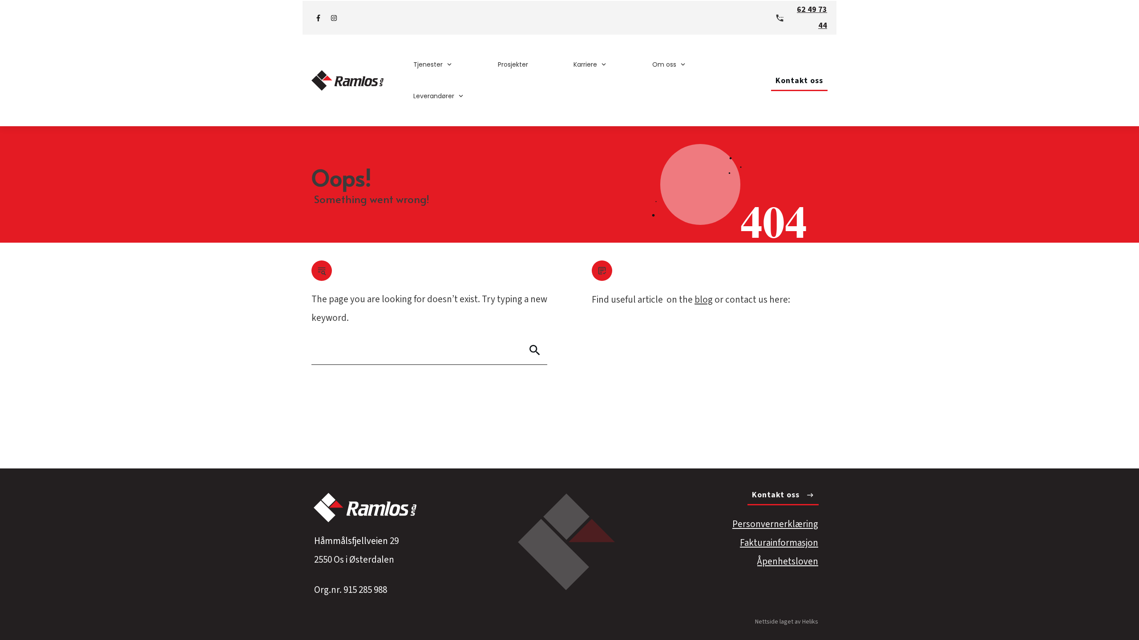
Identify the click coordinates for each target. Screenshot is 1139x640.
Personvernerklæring (775, 524)
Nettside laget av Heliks (786, 621)
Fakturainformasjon (779, 542)
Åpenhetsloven (787, 561)
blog (704, 299)
